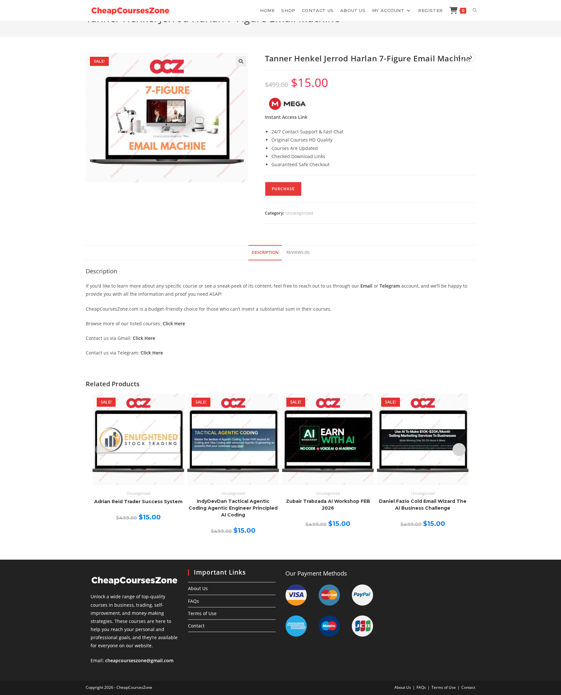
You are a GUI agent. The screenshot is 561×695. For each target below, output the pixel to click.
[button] (241, 61)
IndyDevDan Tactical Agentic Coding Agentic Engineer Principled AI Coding (233, 508)
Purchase (283, 189)
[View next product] (470, 57)
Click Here (174, 323)
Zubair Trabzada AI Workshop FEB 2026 (328, 504)
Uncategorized (299, 213)
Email (366, 286)
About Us (198, 588)
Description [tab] (265, 252)
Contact (196, 626)
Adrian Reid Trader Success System (138, 501)
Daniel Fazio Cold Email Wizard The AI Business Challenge (423, 504)
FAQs (193, 601)
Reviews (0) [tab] (297, 252)
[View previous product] (459, 57)
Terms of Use (202, 613)
